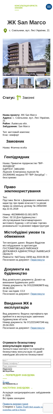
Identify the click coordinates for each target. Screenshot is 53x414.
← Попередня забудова (19, 375)
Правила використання (15, 404)
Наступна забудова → (18, 387)
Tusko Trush (23, 408)
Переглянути (38, 259)
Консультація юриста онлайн (26, 7)
